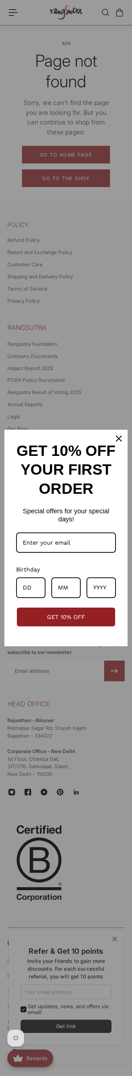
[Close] (119, 438)
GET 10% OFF (66, 616)
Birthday (28, 569)
